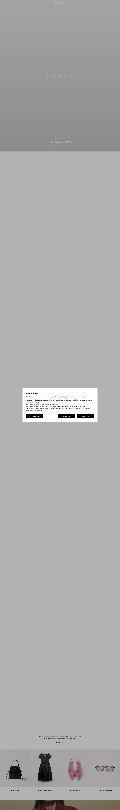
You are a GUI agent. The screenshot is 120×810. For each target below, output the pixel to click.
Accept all (85, 416)
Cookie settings (35, 416)
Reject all (66, 416)
